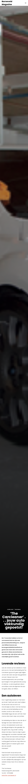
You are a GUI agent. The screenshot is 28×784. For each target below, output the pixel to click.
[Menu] (25, 3)
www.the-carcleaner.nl (9, 775)
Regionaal (18, 609)
